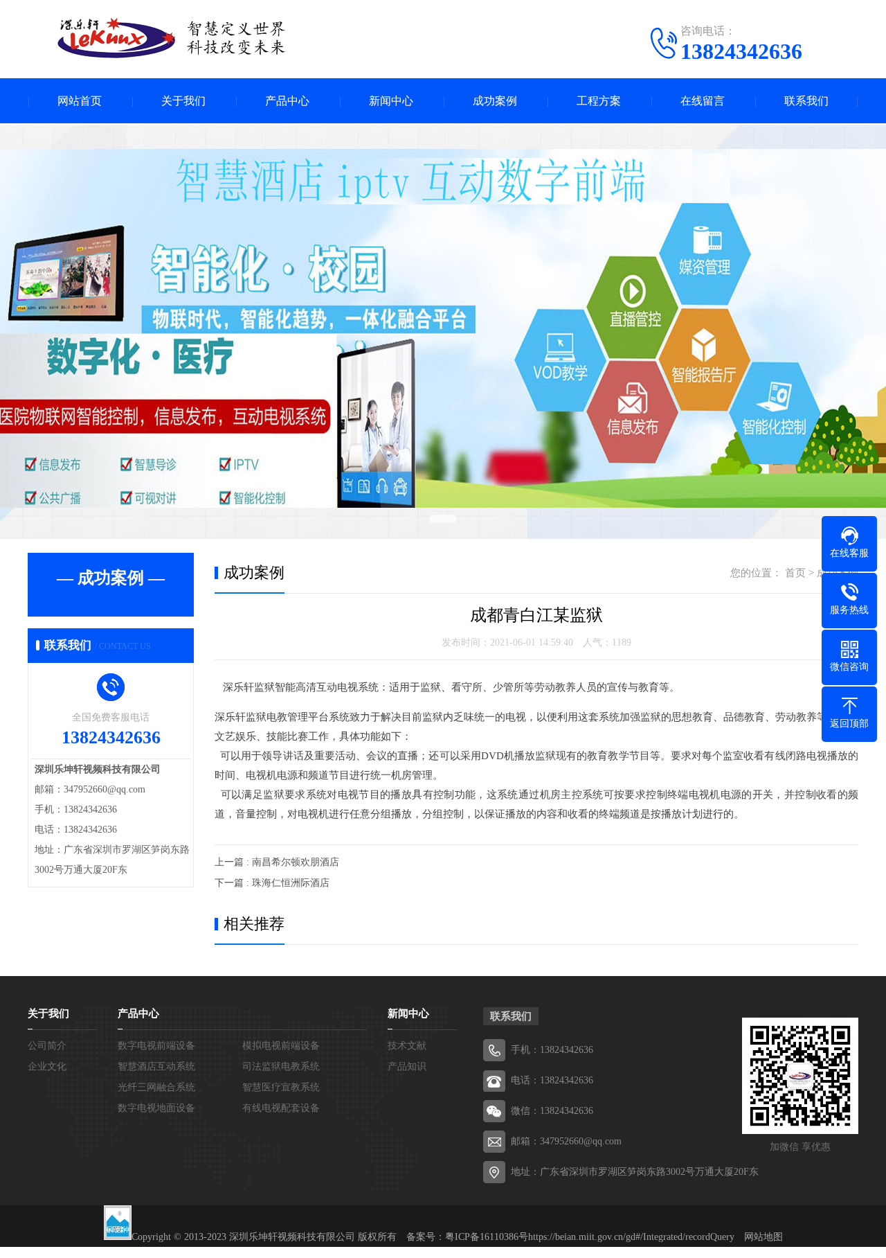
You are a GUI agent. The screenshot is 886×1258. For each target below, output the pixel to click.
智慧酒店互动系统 (156, 1066)
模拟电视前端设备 (281, 1045)
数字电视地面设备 (156, 1108)
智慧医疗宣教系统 (281, 1087)
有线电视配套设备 (281, 1108)
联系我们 (806, 101)
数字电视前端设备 (156, 1045)
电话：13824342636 (552, 1080)
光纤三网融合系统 (156, 1087)
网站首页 (79, 101)
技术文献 (407, 1045)
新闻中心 (391, 101)
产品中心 (287, 101)
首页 (795, 572)
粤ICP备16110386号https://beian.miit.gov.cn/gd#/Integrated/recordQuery (589, 1237)
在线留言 (702, 101)
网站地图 (763, 1237)
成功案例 (495, 101)
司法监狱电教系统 (281, 1066)
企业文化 (47, 1066)
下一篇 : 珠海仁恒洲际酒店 (272, 883)
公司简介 (47, 1045)
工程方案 (599, 101)
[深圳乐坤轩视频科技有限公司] (159, 38)
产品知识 (407, 1066)
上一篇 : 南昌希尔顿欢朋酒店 (277, 862)
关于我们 (183, 101)
